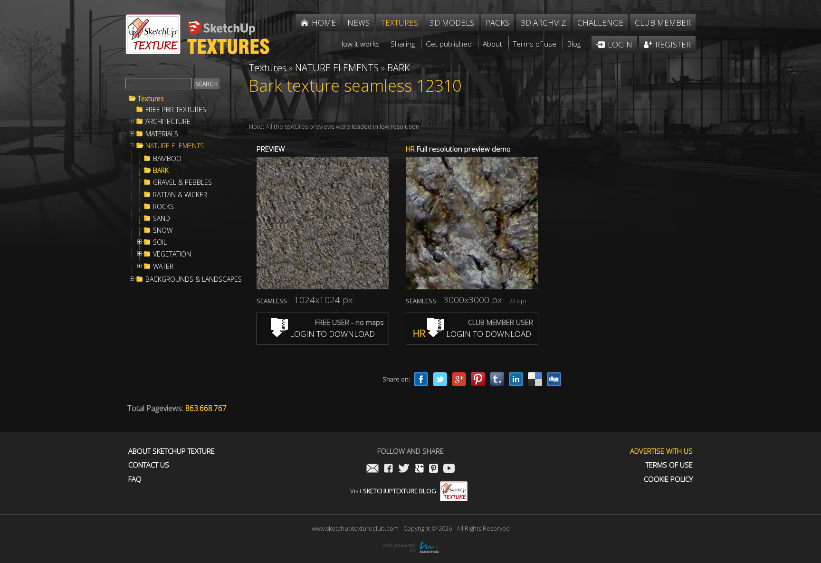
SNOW (162, 230)
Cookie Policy (668, 479)
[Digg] (554, 379)
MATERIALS (161, 134)
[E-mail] (372, 469)
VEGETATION (172, 254)
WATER (163, 266)
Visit (393, 491)
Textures (151, 99)
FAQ (135, 479)
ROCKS (163, 206)
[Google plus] (459, 379)
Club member (663, 22)
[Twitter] (440, 379)
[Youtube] (449, 469)
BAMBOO (167, 158)
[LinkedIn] (516, 379)
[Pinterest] (478, 379)
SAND (161, 218)
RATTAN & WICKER (180, 195)
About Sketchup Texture (171, 451)
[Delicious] (535, 379)
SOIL (160, 242)
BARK (161, 170)
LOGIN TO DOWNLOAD (331, 333)
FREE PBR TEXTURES (175, 109)
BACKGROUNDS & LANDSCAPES (193, 279)
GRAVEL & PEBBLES (182, 182)
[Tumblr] (497, 379)
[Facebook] (421, 379)
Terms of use (669, 464)
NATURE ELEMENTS (174, 146)
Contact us (148, 464)
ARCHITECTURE (168, 121)
